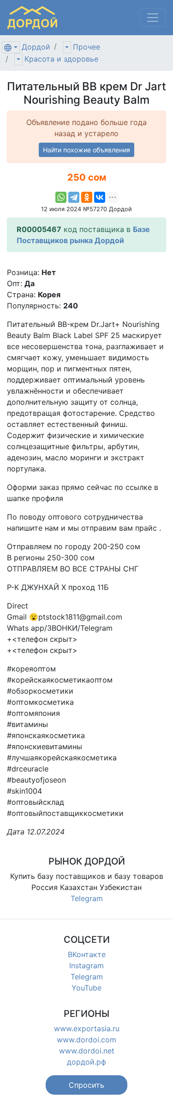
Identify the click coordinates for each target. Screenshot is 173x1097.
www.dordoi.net (86, 1050)
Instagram (86, 965)
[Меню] (153, 17)
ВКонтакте (87, 954)
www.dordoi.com (86, 1039)
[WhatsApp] (60, 197)
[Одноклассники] (86, 197)
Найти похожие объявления (86, 150)
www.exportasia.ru (86, 1028)
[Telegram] (73, 197)
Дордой (36, 46)
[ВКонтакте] (99, 197)
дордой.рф (86, 1061)
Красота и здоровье (61, 58)
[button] (86, 1085)
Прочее (86, 46)
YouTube (86, 987)
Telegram (87, 898)
